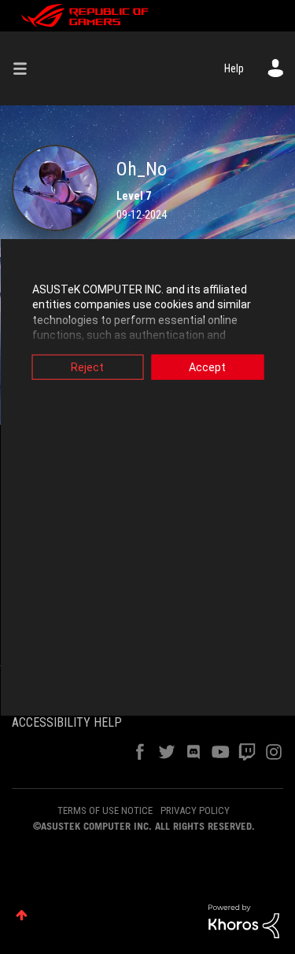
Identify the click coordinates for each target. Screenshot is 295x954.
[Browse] (26, 68)
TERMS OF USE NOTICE (105, 810)
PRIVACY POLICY (195, 810)
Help (234, 68)
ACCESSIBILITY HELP (67, 722)
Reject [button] (87, 366)
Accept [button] (207, 366)
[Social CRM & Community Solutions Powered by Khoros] (243, 920)
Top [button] (21, 915)
